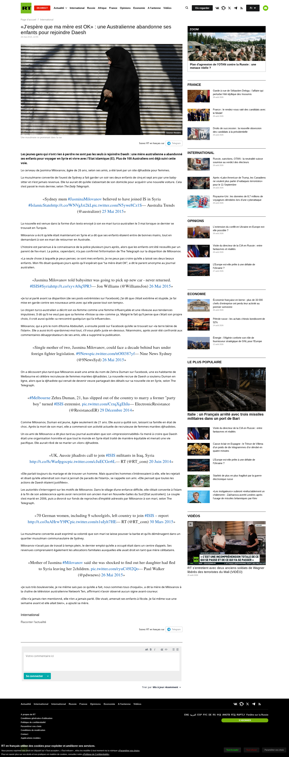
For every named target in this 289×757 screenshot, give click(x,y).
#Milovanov (73, 562)
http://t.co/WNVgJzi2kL (71, 205)
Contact (24, 734)
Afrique (102, 8)
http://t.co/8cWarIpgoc (49, 461)
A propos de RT (28, 714)
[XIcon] (229, 8)
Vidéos (167, 8)
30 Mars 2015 (161, 521)
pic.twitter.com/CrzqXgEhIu (106, 404)
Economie (139, 8)
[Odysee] (223, 8)
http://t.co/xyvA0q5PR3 (71, 286)
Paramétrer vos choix (31, 726)
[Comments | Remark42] (101, 669)
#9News (83, 353)
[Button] (265, 8)
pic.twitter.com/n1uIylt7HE (93, 521)
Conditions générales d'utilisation (36, 718)
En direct (42, 8)
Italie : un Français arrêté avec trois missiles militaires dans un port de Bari (225, 416)
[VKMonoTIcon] (217, 8)
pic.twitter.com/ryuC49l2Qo (115, 568)
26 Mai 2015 (160, 286)
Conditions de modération (33, 730)
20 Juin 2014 (160, 461)
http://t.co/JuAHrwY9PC (49, 521)
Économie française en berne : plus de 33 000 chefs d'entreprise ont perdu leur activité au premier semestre (238, 303)
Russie (91, 8)
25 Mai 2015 (113, 211)
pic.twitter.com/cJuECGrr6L (92, 461)
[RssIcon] (241, 8)
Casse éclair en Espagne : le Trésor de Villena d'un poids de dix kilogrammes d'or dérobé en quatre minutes (238, 447)
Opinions (125, 8)
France (113, 8)
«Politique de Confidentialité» (95, 754)
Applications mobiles (31, 738)
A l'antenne (154, 8)
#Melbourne (40, 397)
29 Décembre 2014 (116, 410)
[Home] (26, 8)
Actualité (59, 8)
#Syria (45, 286)
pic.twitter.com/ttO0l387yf (112, 353)
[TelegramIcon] (235, 8)
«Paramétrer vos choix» (129, 750)
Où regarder (202, 8)
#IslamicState (39, 205)
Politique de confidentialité (33, 722)
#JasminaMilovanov (85, 199)
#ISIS (34, 286)
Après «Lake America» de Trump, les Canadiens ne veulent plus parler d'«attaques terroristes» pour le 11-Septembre (239, 181)
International (77, 8)
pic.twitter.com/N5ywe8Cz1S (117, 205)
